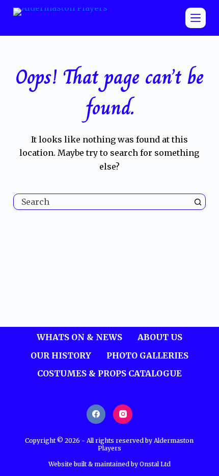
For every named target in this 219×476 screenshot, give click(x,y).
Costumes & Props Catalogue (109, 373)
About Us (160, 337)
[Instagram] (122, 414)
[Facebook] (96, 414)
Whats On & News (79, 337)
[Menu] (195, 18)
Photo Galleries (147, 355)
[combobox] (102, 202)
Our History (61, 355)
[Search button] (197, 201)
